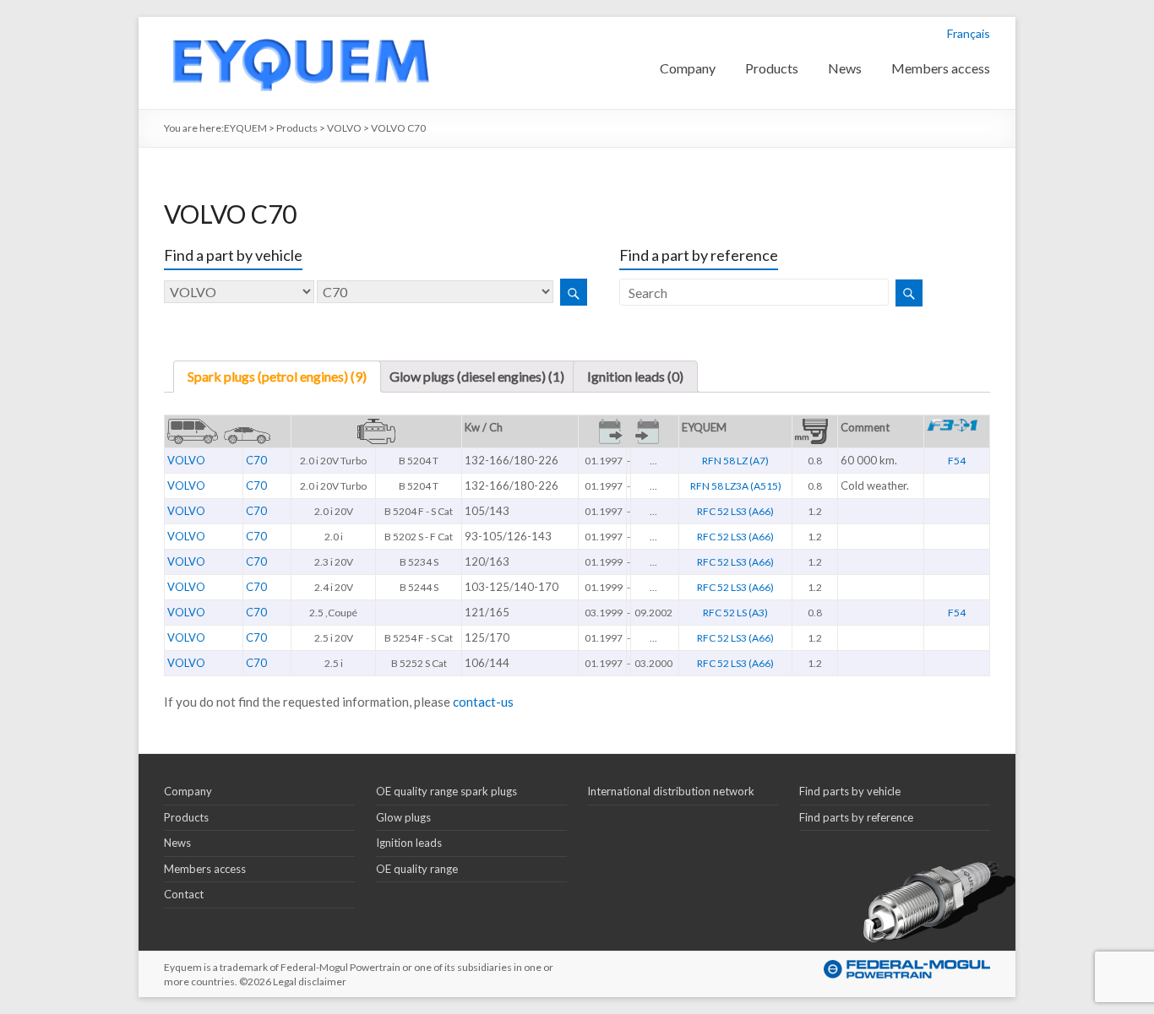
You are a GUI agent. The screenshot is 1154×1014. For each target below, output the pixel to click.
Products (771, 68)
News (845, 68)
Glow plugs (403, 817)
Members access (940, 68)
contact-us (483, 701)
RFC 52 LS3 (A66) (735, 511)
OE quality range (417, 869)
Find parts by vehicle (850, 791)
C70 (256, 460)
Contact (184, 894)
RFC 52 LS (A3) (735, 612)
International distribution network (670, 791)
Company (688, 68)
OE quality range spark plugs (446, 791)
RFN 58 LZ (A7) (735, 460)
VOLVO (186, 460)
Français (968, 33)
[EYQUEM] (300, 25)
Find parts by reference (856, 817)
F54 (957, 460)
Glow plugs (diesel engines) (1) (476, 376)
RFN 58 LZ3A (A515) (735, 486)
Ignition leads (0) (635, 376)
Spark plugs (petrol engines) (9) (277, 376)
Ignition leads (409, 842)
